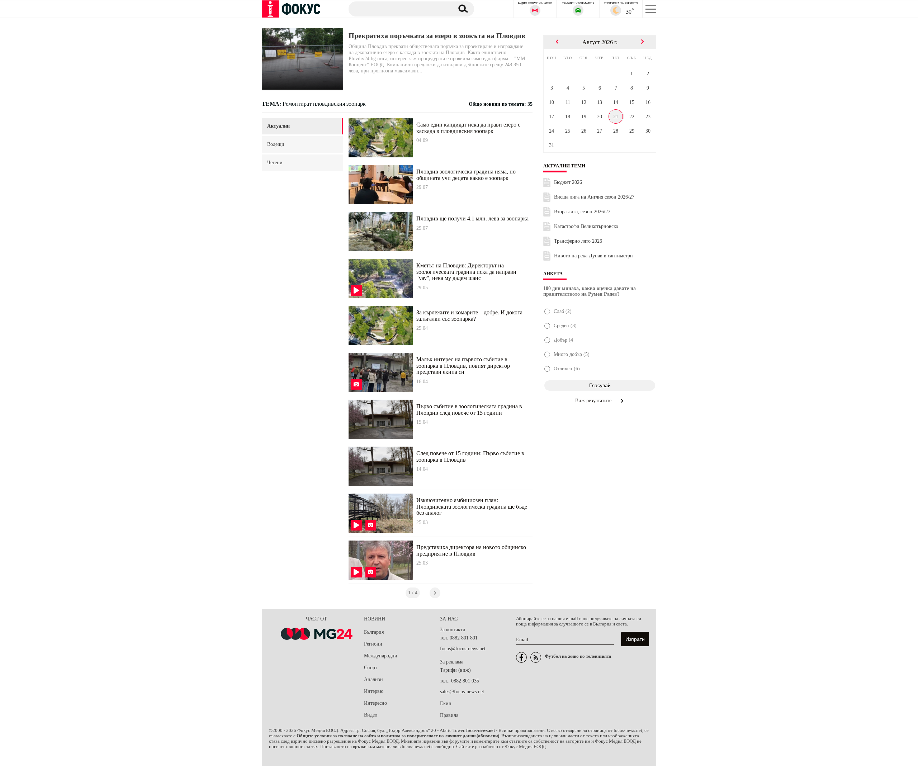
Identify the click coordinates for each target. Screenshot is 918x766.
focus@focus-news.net (463, 648)
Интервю (373, 691)
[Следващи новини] (435, 592)
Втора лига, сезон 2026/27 (582, 211)
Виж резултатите (594, 400)
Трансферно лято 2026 (578, 241)
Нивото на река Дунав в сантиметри (593, 255)
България (374, 632)
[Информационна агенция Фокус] (521, 657)
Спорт (370, 667)
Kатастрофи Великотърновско (586, 226)
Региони (373, 644)
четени (275, 162)
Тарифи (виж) (455, 670)
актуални (278, 126)
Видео (370, 715)
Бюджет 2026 (568, 182)
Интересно (375, 703)
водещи (275, 144)
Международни (380, 655)
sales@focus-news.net (462, 691)
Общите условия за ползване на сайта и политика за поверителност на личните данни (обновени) (398, 735)
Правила (449, 715)
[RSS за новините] (535, 657)
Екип (445, 703)
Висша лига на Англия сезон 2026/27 (594, 197)
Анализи (373, 679)
